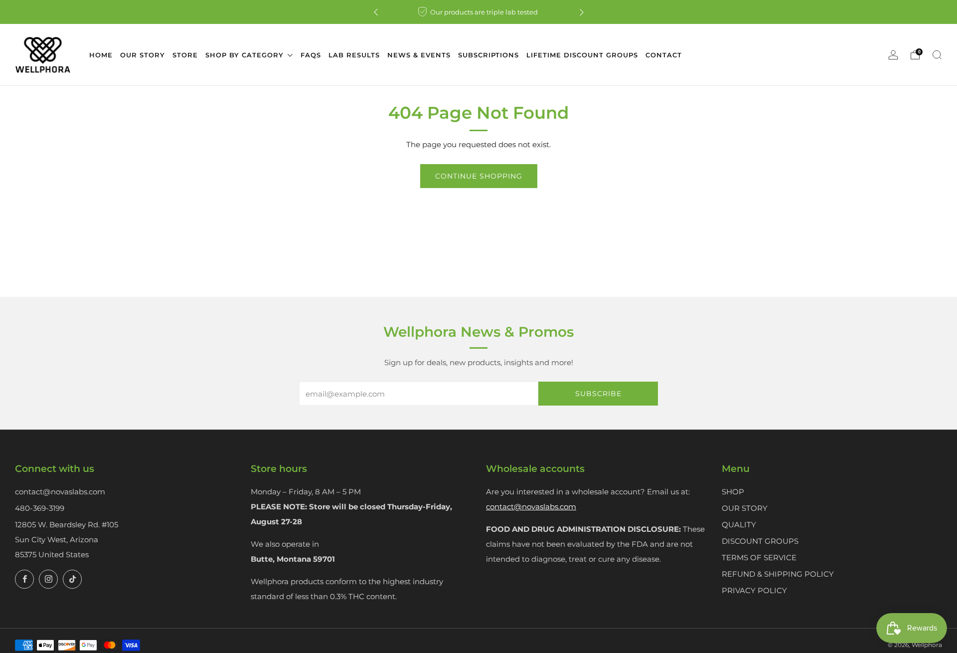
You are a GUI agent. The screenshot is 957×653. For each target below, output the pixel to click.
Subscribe (598, 393)
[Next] (581, 12)
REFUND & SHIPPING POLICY (778, 574)
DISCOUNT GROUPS (760, 541)
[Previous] (375, 12)
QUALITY (739, 524)
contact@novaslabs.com (60, 491)
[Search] (937, 55)
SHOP (733, 491)
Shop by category (245, 55)
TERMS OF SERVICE (759, 557)
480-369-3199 (39, 508)
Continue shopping (478, 176)
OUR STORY (745, 508)
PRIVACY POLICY (754, 590)
